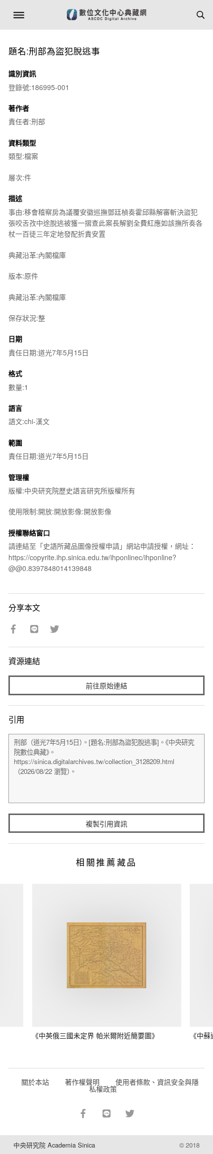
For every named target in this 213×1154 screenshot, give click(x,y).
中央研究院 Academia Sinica (54, 1145)
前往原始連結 (106, 685)
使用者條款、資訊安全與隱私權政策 (144, 1085)
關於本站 (35, 1082)
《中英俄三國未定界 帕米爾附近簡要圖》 (95, 1035)
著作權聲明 (82, 1082)
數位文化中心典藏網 (106, 15)
